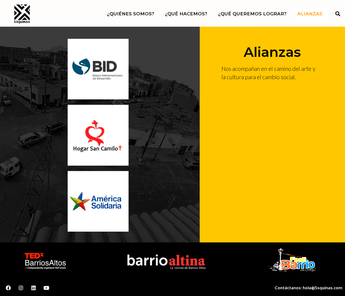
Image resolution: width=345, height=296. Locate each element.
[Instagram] (21, 287)
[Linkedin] (33, 287)
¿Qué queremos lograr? (252, 13)
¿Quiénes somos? (130, 13)
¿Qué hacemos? (186, 13)
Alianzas (309, 13)
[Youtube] (46, 287)
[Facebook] (8, 287)
